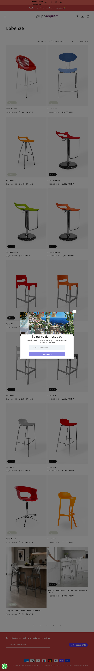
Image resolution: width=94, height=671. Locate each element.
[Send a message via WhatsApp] (4, 666)
